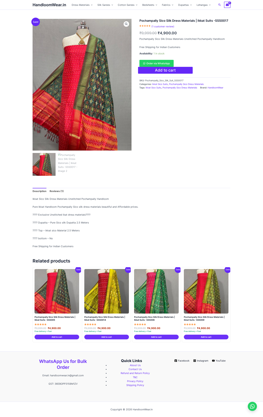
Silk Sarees (103, 4)
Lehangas (202, 4)
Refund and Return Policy (135, 373)
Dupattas (183, 4)
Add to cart (165, 70)
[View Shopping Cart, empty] (227, 5)
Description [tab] (39, 191)
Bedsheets (148, 4)
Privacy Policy (135, 381)
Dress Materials (80, 4)
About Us (135, 365)
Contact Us (135, 369)
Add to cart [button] (57, 337)
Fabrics (166, 4)
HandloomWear (215, 87)
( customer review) (162, 26)
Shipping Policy (135, 385)
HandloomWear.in (49, 4)
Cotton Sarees (126, 4)
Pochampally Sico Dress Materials (186, 84)
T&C (135, 377)
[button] (91, 5)
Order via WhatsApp (158, 63)
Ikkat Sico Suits (160, 84)
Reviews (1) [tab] (57, 191)
